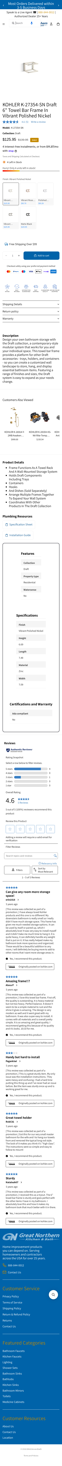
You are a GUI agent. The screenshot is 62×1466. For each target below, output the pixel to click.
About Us (8, 1426)
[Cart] (58, 24)
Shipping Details (12, 304)
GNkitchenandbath (33, 1449)
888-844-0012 (16, 1265)
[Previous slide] (3, 5)
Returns (7, 1320)
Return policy (10, 311)
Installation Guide (20, 535)
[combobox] (24, 23)
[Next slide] (58, 5)
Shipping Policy (12, 1308)
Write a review (38, 122)
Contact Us (14, 1272)
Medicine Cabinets (13, 1402)
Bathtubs (8, 1379)
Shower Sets (10, 1368)
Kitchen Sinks (11, 1385)
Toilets (6, 1396)
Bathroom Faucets (13, 1351)
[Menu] (3, 24)
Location (8, 1438)
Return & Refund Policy (16, 1314)
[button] (32, 23)
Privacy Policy (11, 1296)
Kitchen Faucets (12, 1356)
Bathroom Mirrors (13, 1390)
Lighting (7, 1362)
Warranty (8, 318)
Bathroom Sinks (12, 1373)
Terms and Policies (31, 1455)
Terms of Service (12, 1302)
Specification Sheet (20, 524)
